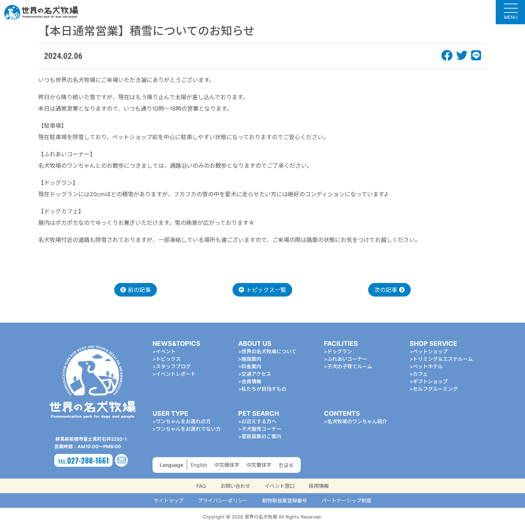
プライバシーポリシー (223, 500)
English (199, 465)
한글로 (286, 465)
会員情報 (251, 381)
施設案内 (251, 359)
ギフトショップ (430, 381)
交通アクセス (256, 374)
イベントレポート (176, 374)
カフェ (420, 374)
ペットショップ (430, 351)
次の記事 (386, 289)
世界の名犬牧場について (268, 351)
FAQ (201, 486)
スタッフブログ (173, 366)
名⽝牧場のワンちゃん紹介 (357, 421)
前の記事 (138, 289)
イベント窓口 (280, 486)
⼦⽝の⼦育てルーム (349, 366)
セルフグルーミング (435, 389)
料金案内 (251, 366)
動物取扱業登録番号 (284, 500)
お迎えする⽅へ (258, 421)
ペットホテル (428, 366)
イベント (166, 351)
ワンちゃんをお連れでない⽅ (188, 429)
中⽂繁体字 (258, 465)
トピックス (168, 359)
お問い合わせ (235, 486)
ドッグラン (339, 351)
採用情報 (319, 486)
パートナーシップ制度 (346, 500)
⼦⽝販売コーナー (261, 429)
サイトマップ (169, 500)
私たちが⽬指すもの (263, 389)
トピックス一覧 (265, 289)
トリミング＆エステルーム (443, 359)
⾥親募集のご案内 (261, 436)
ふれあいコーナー (347, 359)
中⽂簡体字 (226, 465)
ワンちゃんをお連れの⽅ (183, 421)
